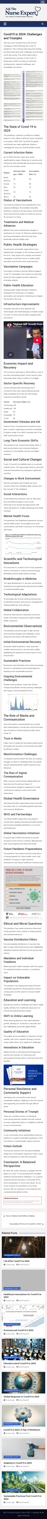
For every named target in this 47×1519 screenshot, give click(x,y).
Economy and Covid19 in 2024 (18, 1330)
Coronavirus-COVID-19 (12, 1255)
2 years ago (10, 1265)
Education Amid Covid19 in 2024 (20, 1363)
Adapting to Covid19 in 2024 (18, 1463)
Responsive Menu (42, 2)
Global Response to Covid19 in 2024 (21, 1396)
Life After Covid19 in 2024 (16, 1261)
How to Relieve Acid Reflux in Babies (20, 1216)
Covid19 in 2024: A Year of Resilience (22, 1430)
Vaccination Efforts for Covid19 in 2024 (25, 1224)
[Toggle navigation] (5, 24)
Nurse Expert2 (23, 1265)
